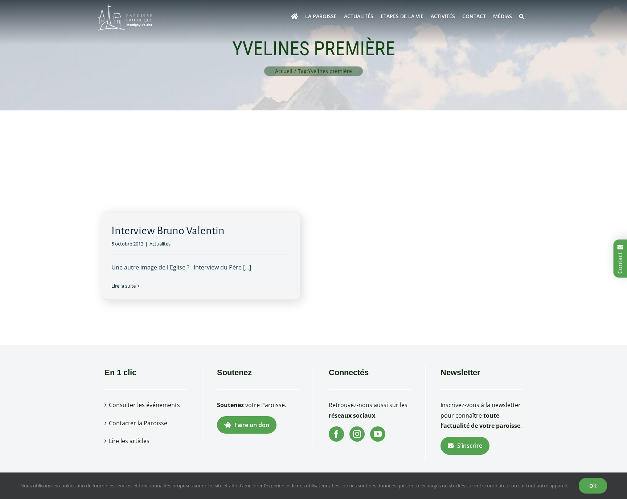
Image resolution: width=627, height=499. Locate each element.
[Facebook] (336, 434)
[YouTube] (377, 434)
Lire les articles (129, 441)
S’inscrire (469, 446)
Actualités (160, 243)
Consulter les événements (144, 405)
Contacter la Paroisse (138, 423)
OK (593, 485)
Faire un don (251, 425)
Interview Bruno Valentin (168, 230)
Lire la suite (123, 286)
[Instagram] (357, 434)
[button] (521, 16)
